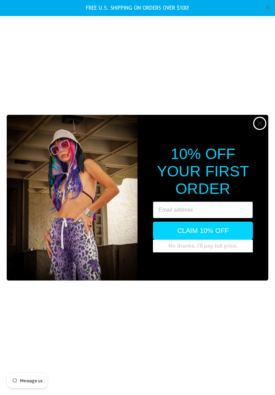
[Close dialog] (260, 123)
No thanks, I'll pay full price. (203, 246)
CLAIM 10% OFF (203, 230)
